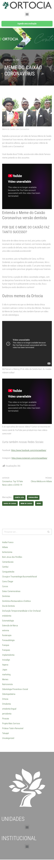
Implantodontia (8, 655)
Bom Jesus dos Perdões (12, 557)
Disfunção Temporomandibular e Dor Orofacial (21, 611)
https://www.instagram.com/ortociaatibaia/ (29, 458)
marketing (6, 674)
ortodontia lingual (9, 708)
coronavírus (33, 497)
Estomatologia (8, 620)
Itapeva (5, 664)
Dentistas (6, 596)
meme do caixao (26, 503)
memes (39, 503)
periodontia (6, 713)
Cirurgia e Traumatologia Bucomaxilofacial (19, 576)
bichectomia (7, 552)
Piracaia (5, 718)
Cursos (5, 586)
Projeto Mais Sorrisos (11, 723)
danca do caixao (10, 503)
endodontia (6, 615)
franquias (6, 650)
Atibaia (5, 547)
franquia (5, 645)
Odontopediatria (8, 694)
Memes (5, 679)
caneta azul (19, 497)
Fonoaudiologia (8, 640)
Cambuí (5, 567)
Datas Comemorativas (11, 591)
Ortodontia (6, 704)
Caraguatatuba (8, 571)
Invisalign (6, 660)
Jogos (4, 669)
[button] (27, 14)
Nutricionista (7, 684)
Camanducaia (7, 562)
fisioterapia (6, 635)
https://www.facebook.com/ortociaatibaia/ (28, 450)
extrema (5, 630)
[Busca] (48, 532)
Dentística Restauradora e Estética (16, 601)
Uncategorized (8, 738)
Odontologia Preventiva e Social (15, 689)
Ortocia (5, 699)
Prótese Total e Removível (12, 728)
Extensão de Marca (10, 625)
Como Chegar (7, 581)
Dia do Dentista (8, 606)
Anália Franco (7, 542)
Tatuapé (5, 733)
